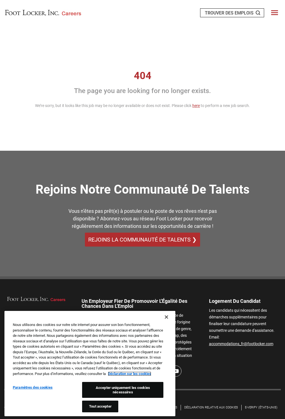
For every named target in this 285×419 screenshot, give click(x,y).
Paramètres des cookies (33, 387)
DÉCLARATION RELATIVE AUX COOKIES (211, 407)
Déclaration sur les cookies (129, 374)
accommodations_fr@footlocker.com (241, 344)
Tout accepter (100, 406)
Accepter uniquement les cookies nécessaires (123, 390)
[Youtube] (175, 371)
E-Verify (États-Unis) (261, 407)
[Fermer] (166, 317)
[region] (89, 363)
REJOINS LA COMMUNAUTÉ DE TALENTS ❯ (142, 239)
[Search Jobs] (258, 12)
